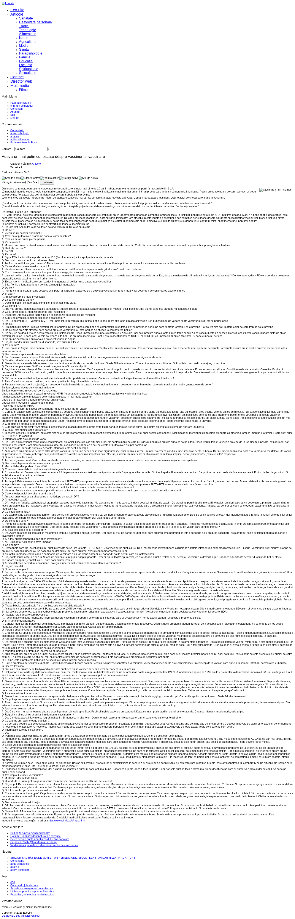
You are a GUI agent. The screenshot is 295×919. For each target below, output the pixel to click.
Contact (17, 77)
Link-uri (14, 117)
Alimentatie (27, 34)
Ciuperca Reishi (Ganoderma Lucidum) (33, 842)
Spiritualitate (28, 69)
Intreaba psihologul (21, 105)
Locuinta (25, 65)
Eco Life (17, 10)
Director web (21, 81)
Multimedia (19, 85)
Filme (23, 89)
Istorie (23, 38)
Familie (24, 57)
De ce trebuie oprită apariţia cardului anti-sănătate (39, 839)
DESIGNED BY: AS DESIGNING (21, 915)
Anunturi (15, 111)
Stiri (12, 114)
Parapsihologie (30, 53)
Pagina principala (20, 102)
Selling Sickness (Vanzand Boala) (30, 833)
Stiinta (24, 49)
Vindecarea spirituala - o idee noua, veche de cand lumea (44, 845)
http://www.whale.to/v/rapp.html (67, 820)
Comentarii (16, 108)
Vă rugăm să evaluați (14, 182)
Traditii (24, 26)
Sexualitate (27, 73)
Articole (16, 14)
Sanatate (26, 18)
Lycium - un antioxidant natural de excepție (35, 836)
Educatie (26, 61)
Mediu (24, 45)
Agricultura (27, 41)
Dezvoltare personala (35, 22)
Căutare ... (8, 149)
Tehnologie (27, 30)
